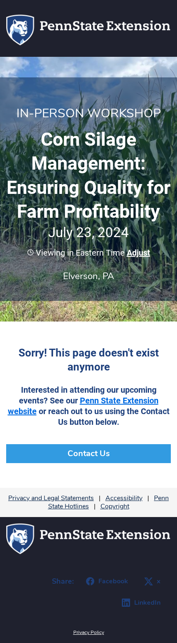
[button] (137, 253)
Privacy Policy (88, 632)
